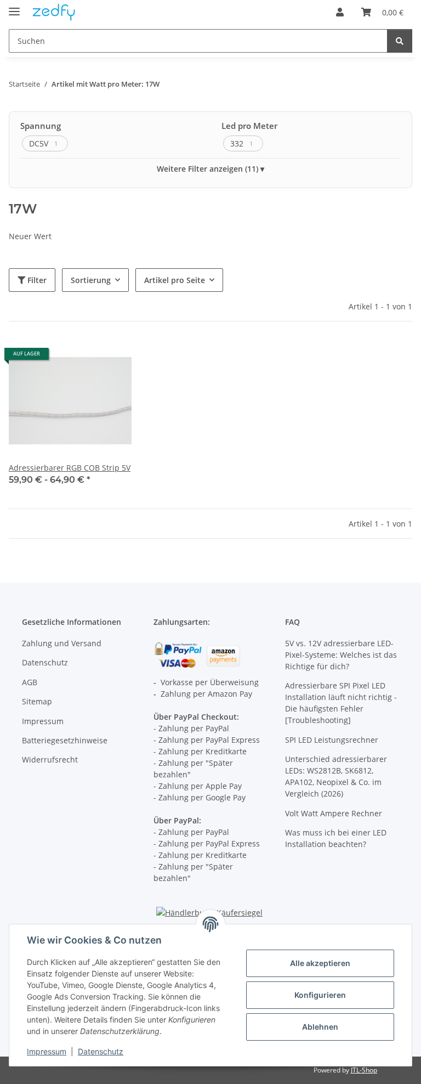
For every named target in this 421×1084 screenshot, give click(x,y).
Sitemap (37, 701)
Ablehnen (320, 1026)
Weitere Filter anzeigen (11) (207, 168)
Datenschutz (100, 1051)
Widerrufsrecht (50, 759)
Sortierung (91, 280)
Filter (36, 280)
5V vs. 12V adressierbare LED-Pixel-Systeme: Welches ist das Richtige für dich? (341, 654)
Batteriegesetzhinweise (64, 740)
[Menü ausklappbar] (14, 7)
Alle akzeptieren (320, 963)
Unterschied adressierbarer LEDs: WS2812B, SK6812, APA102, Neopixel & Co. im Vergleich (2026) (336, 776)
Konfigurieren (320, 995)
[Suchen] (399, 41)
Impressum (46, 1051)
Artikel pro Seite (174, 280)
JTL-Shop (364, 1070)
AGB (29, 682)
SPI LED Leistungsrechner (331, 740)
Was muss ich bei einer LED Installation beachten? (335, 838)
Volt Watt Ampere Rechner (333, 813)
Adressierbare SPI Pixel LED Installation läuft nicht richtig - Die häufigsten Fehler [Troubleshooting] (341, 702)
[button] (339, 12)
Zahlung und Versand (61, 643)
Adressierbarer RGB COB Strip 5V (69, 467)
